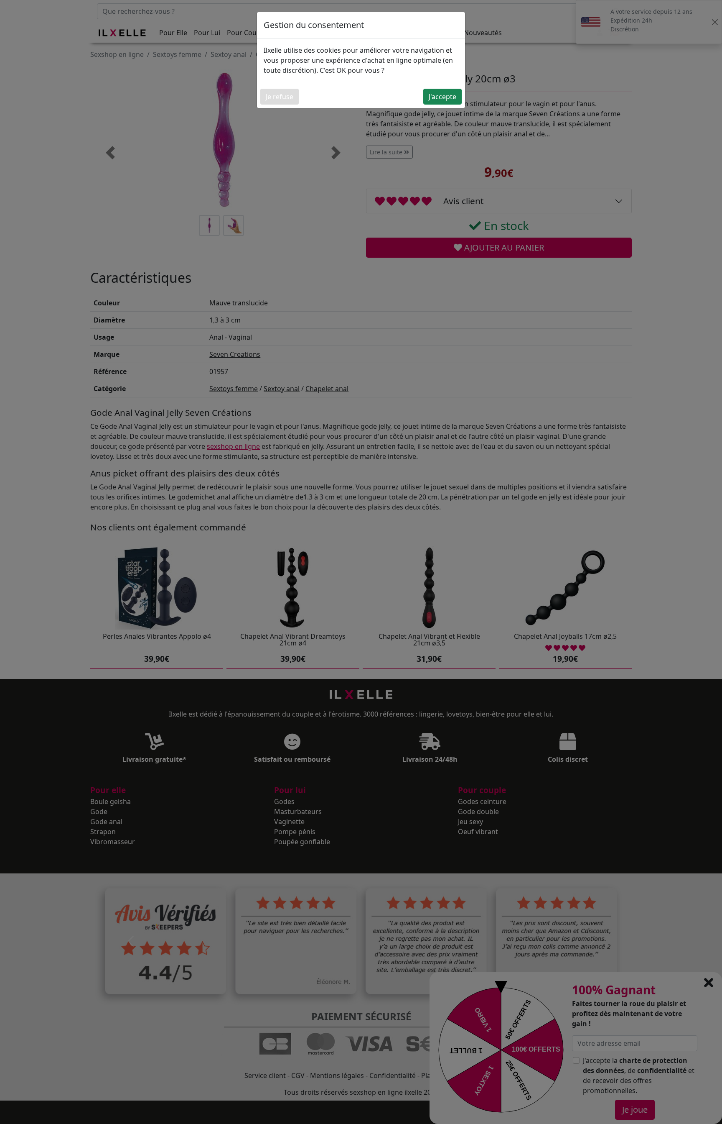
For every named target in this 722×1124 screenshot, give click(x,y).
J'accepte (442, 96)
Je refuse (279, 96)
